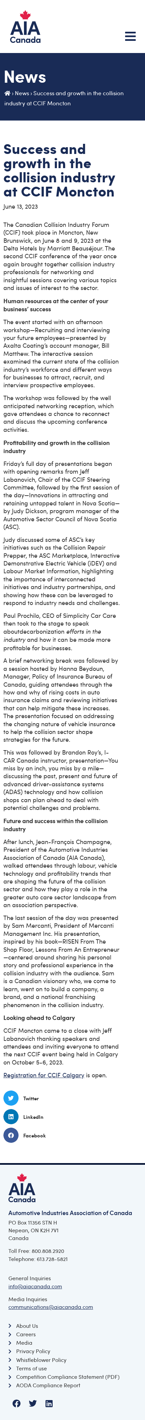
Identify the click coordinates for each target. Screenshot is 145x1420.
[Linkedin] (49, 1403)
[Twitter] (33, 1403)
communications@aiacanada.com (50, 1307)
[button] (72, 1098)
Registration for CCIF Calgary (43, 1075)
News (22, 93)
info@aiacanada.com (35, 1286)
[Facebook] (16, 1403)
